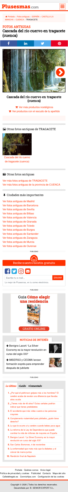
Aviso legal (45, 469)
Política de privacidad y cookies (14, 473)
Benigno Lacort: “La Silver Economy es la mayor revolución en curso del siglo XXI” (26, 350)
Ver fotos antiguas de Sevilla (18, 209)
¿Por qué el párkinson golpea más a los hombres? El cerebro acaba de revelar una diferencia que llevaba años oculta (34, 396)
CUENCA (20, 19)
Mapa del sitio (59, 473)
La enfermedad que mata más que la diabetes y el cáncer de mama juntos (33, 450)
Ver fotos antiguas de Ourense (19, 246)
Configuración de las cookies (51, 476)
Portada (11, 16)
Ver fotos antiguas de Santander (20, 234)
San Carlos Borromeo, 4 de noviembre (27, 444)
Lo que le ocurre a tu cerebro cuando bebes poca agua (35, 425)
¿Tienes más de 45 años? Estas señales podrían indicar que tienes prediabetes (32, 405)
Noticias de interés (34, 339)
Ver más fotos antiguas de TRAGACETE (25, 180)
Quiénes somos (31, 469)
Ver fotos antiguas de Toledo (18, 225)
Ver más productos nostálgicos (35, 107)
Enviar (58, 277)
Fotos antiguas (23, 16)
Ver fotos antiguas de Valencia (20, 217)
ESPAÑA (35, 16)
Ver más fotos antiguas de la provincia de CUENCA (31, 184)
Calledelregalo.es (10, 476)
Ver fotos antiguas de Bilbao (18, 213)
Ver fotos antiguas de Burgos (19, 229)
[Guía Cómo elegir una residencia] (34, 313)
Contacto (47, 473)
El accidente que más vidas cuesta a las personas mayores (33, 412)
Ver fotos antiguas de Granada (20, 221)
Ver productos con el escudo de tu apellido (36, 111)
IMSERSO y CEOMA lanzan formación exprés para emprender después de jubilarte (25, 364)
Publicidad (36, 473)
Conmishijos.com (28, 476)
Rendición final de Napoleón (23, 456)
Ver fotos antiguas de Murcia (18, 242)
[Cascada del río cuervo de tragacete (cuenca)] (60, 72)
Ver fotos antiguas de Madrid (18, 201)
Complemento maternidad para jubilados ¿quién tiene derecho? (34, 420)
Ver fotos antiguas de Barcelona (20, 205)
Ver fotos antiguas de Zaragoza (20, 237)
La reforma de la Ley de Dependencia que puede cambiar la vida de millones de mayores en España (33, 431)
